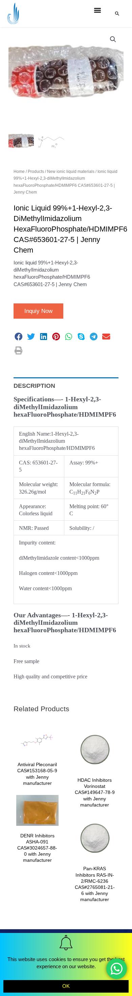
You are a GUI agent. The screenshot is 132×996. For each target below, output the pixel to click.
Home (19, 171)
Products (36, 171)
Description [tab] (34, 385)
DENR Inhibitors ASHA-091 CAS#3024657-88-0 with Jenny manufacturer (37, 848)
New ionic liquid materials (70, 171)
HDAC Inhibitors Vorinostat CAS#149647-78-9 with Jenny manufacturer (95, 792)
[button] (97, 10)
